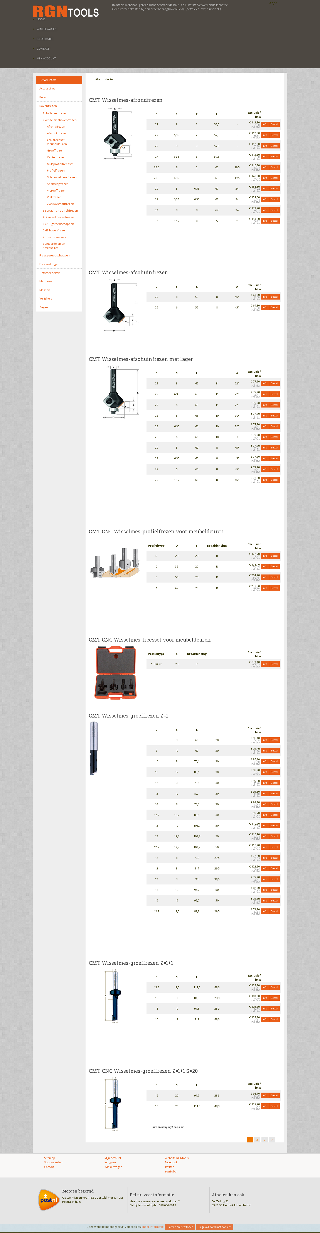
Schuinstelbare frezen (62, 177)
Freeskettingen (49, 264)
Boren (43, 97)
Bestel (274, 124)
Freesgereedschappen (54, 255)
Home (41, 19)
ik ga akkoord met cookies (215, 1227)
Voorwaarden (53, 1162)
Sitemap (49, 1158)
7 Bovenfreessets (54, 237)
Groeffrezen (55, 150)
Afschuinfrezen (57, 133)
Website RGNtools (177, 1158)
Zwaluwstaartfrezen (60, 204)
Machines (45, 281)
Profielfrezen (56, 170)
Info (265, 124)
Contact (43, 49)
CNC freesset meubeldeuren (57, 142)
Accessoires (47, 88)
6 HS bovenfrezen (55, 230)
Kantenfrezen (56, 157)
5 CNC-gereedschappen (58, 224)
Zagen (43, 307)
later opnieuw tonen (180, 1227)
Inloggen (110, 1162)
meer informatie (153, 1227)
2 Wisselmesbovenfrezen (60, 120)
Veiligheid (45, 298)
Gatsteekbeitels (50, 273)
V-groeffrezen (56, 190)
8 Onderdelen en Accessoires (54, 246)
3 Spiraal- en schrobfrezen (60, 210)
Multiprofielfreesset (60, 164)
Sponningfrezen (58, 184)
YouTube (171, 1171)
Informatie (44, 39)
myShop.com (176, 1127)
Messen (44, 290)
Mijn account (46, 58)
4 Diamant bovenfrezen (58, 217)
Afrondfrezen (56, 126)
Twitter (169, 1167)
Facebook (171, 1162)
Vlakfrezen (54, 197)
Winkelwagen (47, 29)
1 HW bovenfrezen (55, 113)
